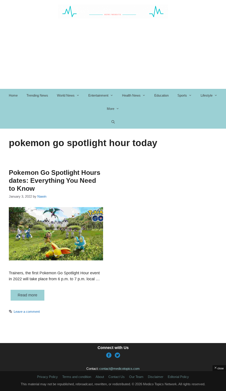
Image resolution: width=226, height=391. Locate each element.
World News (66, 95)
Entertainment (98, 95)
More (110, 109)
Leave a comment (27, 311)
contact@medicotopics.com (119, 368)
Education (161, 95)
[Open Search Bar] (112, 122)
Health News (131, 95)
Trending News (37, 95)
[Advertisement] (116, 53)
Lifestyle (207, 95)
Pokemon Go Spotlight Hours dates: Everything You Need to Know (54, 180)
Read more (27, 295)
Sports (182, 95)
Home (13, 95)
